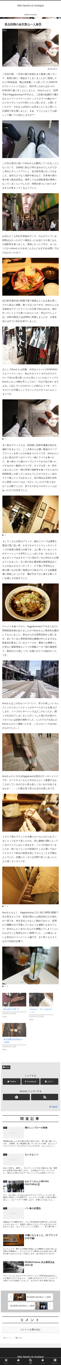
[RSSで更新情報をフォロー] (44, 1097)
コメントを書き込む (30, 1329)
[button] (2, 438)
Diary (7, 1067)
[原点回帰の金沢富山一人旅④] (14, 1030)
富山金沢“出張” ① (11, 1009)
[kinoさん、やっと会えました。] (41, 1000)
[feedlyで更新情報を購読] (16, 1097)
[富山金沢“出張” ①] (14, 1000)
